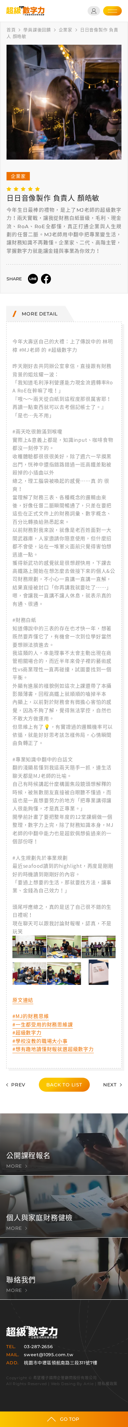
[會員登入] (94, 11)
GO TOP (69, 1419)
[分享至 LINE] (33, 279)
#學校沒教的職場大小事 (40, 1040)
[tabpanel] (64, 102)
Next (110, 1085)
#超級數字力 (27, 1032)
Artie (89, 1383)
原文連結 (22, 999)
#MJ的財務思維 (30, 1016)
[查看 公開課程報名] (64, 1144)
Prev (18, 1085)
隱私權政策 (107, 1383)
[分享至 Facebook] (46, 279)
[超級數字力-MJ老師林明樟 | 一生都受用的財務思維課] (25, 11)
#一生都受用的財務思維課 (42, 1024)
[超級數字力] (31, 1332)
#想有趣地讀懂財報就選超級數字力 (53, 1049)
